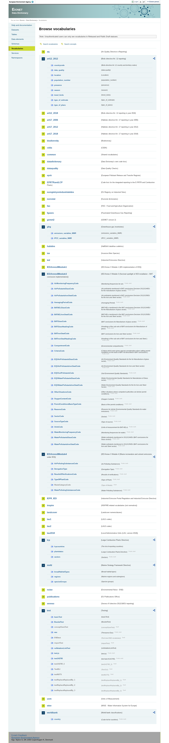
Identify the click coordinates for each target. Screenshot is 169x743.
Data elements (17, 39)
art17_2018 (52, 134)
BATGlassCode (60, 321)
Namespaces (16, 58)
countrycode (59, 65)
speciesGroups (60, 582)
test (49, 610)
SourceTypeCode (61, 421)
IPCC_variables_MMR (63, 238)
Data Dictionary (31, 20)
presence (58, 85)
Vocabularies (17, 48)
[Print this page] (140, 2)
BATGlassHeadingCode (63, 327)
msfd (49, 565)
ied (48, 260)
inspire (50, 505)
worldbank (52, 713)
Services (15, 53)
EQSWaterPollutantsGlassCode (67, 378)
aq (48, 52)
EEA (22, 2)
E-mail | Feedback (19, 735)
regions (57, 577)
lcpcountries (59, 547)
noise (50, 590)
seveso (50, 603)
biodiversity (53, 141)
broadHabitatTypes (61, 572)
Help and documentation (21, 25)
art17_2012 (52, 127)
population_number (62, 80)
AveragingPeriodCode (63, 302)
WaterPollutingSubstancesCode (67, 490)
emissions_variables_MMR (65, 233)
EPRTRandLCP (55, 182)
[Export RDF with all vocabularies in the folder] (154, 58)
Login (136, 2)
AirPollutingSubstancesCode (66, 464)
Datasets (15, 30)
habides (51, 246)
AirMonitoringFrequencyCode (66, 283)
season (57, 90)
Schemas (15, 44)
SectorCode (59, 416)
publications (53, 597)
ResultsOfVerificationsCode (65, 474)
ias (48, 253)
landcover (52, 512)
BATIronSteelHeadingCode (65, 339)
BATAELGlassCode (62, 308)
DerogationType (60, 469)
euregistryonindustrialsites (60, 192)
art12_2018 (52, 113)
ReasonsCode (59, 409)
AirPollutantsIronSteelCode (65, 296)
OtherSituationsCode (62, 392)
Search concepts (70, 44)
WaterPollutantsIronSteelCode (66, 444)
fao (48, 206)
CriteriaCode (59, 351)
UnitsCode (58, 427)
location (57, 75)
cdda (49, 148)
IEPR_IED (52, 498)
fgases (50, 213)
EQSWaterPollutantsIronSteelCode (68, 385)
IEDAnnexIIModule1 (57, 267)
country (57, 719)
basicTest (58, 617)
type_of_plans (60, 105)
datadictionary (54, 161)
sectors (57, 557)
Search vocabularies (50, 44)
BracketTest (59, 622)
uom (49, 699)
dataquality (52, 168)
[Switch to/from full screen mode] (144, 2)
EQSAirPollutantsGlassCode (66, 359)
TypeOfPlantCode (61, 479)
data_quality (59, 70)
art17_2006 (52, 120)
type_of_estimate (61, 100)
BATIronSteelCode (61, 333)
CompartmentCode (62, 346)
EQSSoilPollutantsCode (64, 373)
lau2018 (51, 533)
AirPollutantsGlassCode (64, 289)
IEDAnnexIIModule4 (57, 454)
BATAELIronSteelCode (63, 315)
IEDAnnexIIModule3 (57, 274)
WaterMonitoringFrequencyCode (67, 432)
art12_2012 (52, 59)
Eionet (22, 20)
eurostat (51, 199)
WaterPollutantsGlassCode (65, 437)
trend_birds (59, 95)
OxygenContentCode (62, 399)
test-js (56, 653)
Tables (14, 34)
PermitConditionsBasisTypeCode (67, 404)
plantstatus (58, 552)
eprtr (49, 175)
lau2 (49, 526)
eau (55, 632)
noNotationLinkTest (62, 648)
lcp (48, 540)
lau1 (49, 519)
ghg (49, 227)
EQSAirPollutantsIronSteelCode (67, 366)
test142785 (58, 658)
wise (49, 706)
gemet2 (50, 220)
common (51, 154)
